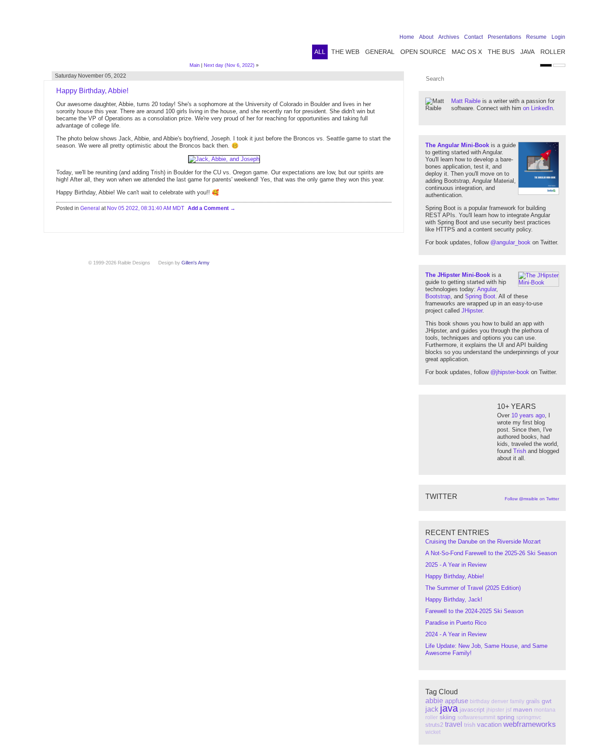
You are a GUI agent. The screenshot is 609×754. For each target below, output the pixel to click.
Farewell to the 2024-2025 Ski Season (474, 611)
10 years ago (528, 415)
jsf (508, 710)
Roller (552, 51)
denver (499, 701)
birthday (480, 701)
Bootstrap (437, 296)
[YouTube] (546, 18)
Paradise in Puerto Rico (455, 622)
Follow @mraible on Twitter (532, 498)
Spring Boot (480, 296)
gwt (546, 701)
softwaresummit (476, 717)
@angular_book (510, 242)
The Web (345, 51)
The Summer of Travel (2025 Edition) (473, 588)
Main (194, 65)
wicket (432, 732)
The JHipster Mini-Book (457, 275)
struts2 (434, 724)
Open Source (423, 51)
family (517, 701)
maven (522, 709)
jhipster (495, 710)
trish (469, 724)
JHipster (471, 310)
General (380, 51)
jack (431, 709)
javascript (472, 709)
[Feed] (560, 18)
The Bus (501, 51)
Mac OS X (467, 51)
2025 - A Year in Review (455, 564)
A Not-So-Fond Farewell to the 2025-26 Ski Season (491, 553)
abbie (434, 701)
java (449, 708)
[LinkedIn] (532, 18)
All (319, 51)
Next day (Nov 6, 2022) (229, 65)
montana (545, 710)
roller (431, 717)
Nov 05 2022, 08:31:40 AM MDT (145, 208)
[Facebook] (504, 18)
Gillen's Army (195, 262)
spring (505, 717)
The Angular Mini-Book (457, 145)
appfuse (456, 701)
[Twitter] (518, 18)
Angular (486, 289)
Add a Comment (209, 208)
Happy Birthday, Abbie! (454, 576)
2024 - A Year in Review (455, 634)
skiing (448, 717)
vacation (489, 724)
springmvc (528, 717)
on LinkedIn (538, 108)
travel (453, 724)
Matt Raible (466, 101)
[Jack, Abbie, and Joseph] (224, 159)
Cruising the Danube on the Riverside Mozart (483, 541)
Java (527, 51)
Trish (519, 451)
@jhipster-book (509, 372)
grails (533, 701)
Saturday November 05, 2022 (90, 76)
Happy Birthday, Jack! (453, 599)
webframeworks (529, 724)
